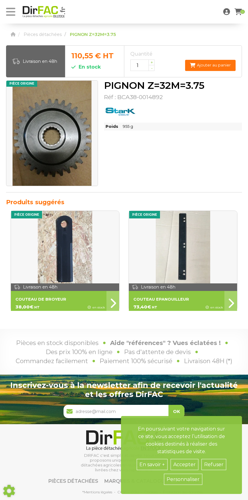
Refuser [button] (214, 464)
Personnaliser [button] (183, 479)
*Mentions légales (97, 492)
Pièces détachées (73, 481)
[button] (227, 11)
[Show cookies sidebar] (9, 491)
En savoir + (152, 464)
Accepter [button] (184, 464)
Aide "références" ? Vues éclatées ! (165, 343)
